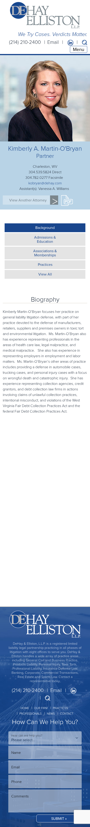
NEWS (51, 713)
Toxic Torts (11, 590)
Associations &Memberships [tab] (45, 253)
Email (53, 42)
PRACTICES (60, 708)
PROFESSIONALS (30, 713)
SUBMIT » (59, 818)
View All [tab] (45, 274)
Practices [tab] (45, 264)
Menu (78, 49)
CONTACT (66, 713)
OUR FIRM (41, 708)
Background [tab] (45, 227)
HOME (25, 708)
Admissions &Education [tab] (45, 239)
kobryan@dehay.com (45, 183)
